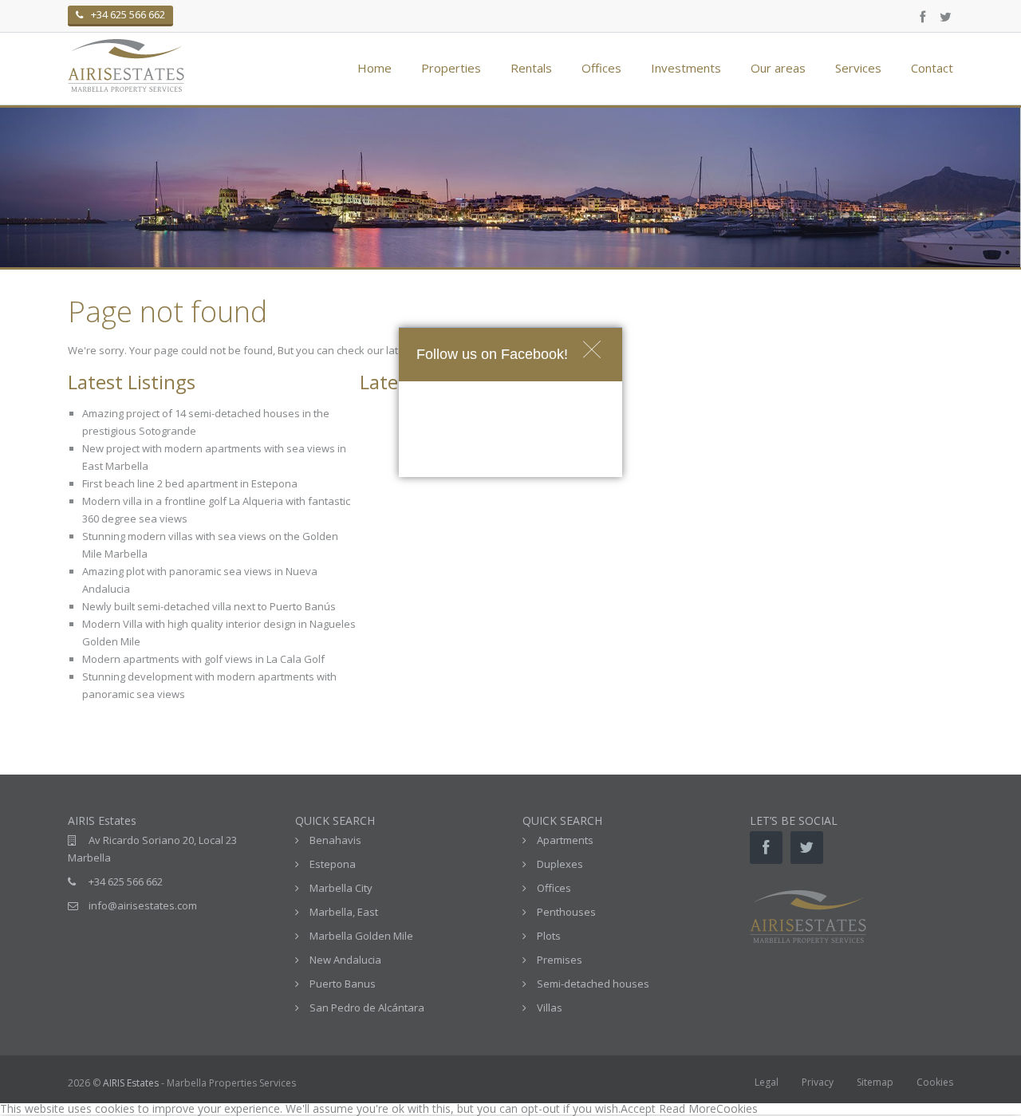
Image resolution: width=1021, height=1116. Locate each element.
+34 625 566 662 (126, 881)
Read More (687, 1108)
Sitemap (875, 1082)
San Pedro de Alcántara (366, 1007)
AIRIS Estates (131, 1083)
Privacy (818, 1082)
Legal (767, 1082)
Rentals (531, 68)
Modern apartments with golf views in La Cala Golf (203, 659)
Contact (932, 68)
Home (374, 68)
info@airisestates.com (143, 905)
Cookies (935, 1082)
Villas (549, 1007)
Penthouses (566, 912)
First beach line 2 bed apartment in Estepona (190, 483)
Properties (451, 68)
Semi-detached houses (593, 983)
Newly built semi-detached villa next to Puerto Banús (209, 606)
